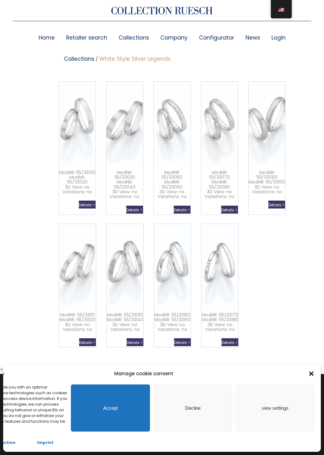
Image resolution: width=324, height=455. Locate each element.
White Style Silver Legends (135, 59)
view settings (275, 408)
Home (47, 37)
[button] (311, 374)
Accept (110, 408)
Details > (87, 205)
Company (174, 37)
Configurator (216, 37)
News (253, 37)
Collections (134, 37)
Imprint (45, 442)
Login (278, 37)
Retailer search (86, 37)
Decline (193, 408)
